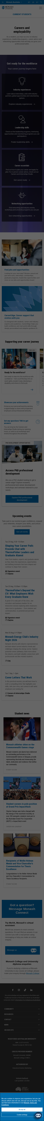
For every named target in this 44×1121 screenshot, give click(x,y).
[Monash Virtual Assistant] (38, 1115)
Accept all (22, 1110)
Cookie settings (22, 1115)
